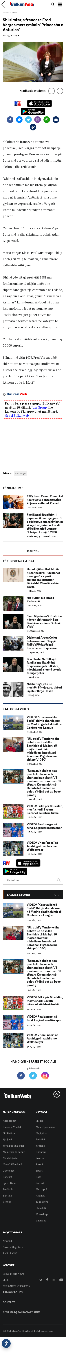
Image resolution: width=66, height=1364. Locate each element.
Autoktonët (9, 1120)
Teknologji (42, 1201)
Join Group (39, 407)
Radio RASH (10, 1253)
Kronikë (40, 1145)
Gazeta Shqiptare (13, 1247)
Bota (38, 1177)
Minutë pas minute (46, 1127)
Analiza (40, 1195)
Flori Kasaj (34, 536)
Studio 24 (8, 1189)
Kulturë (40, 1183)
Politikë (40, 1139)
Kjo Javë (7, 1139)
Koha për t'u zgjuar (13, 1145)
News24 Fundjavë (12, 1164)
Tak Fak (7, 1195)
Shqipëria (41, 1133)
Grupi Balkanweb (17, 415)
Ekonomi (41, 1152)
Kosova (40, 1158)
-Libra (14, 12)
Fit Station (9, 1133)
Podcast (7, 1177)
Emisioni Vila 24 (12, 1127)
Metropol (41, 1189)
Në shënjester (11, 1158)
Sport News (9, 1183)
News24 (7, 1241)
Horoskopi (42, 1214)
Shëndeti (41, 1208)
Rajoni (39, 1164)
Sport (39, 1170)
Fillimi (6, 12)
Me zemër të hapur (14, 1152)
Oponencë (8, 1170)
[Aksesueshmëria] (6, 1343)
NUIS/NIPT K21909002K (16, 1286)
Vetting (7, 1201)
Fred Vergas (20, 473)
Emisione (41, 1220)
